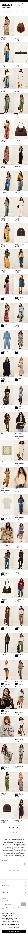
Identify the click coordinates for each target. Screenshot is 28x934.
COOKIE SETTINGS (14, 927)
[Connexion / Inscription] (19, 5)
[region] (14, 921)
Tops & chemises (20, 11)
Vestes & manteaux (10, 11)
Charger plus (14, 832)
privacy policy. (14, 924)
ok (23, 904)
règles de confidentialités (17, 907)
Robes (3, 11)
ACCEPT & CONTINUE (14, 931)
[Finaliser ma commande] (22, 4)
